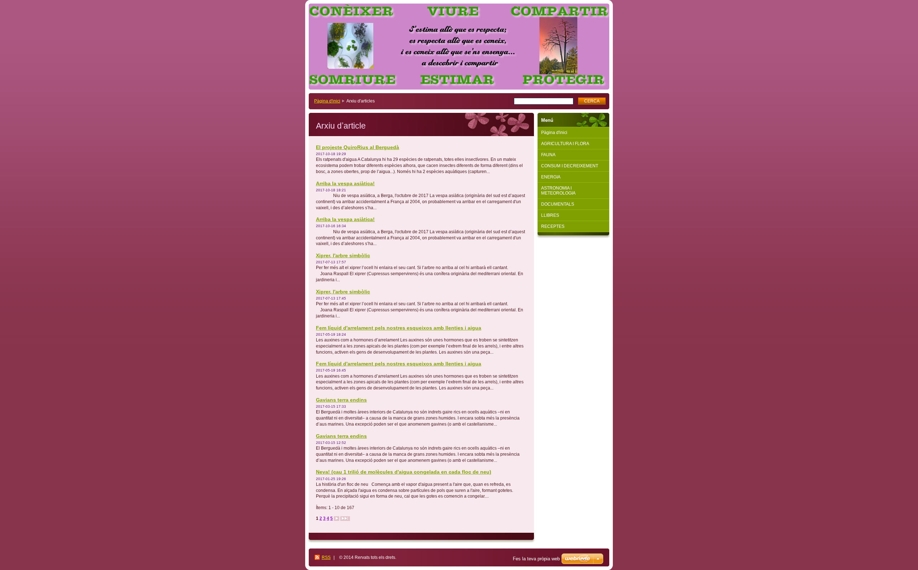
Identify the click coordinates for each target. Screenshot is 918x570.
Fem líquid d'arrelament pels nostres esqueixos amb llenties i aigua (398, 328)
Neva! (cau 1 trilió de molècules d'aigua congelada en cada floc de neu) (403, 472)
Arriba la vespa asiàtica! (345, 183)
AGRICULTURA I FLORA (565, 143)
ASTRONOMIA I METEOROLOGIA (558, 191)
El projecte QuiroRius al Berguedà (357, 147)
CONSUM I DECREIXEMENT (569, 165)
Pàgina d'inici (327, 101)
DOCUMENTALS (557, 204)
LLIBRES (550, 215)
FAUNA (548, 154)
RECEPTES (552, 226)
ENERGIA (550, 176)
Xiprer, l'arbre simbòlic (343, 255)
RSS (326, 557)
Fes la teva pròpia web (536, 558)
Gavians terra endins (341, 400)
